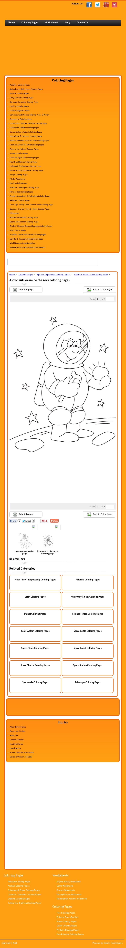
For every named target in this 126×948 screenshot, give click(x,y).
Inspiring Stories (16, 744)
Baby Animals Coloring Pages (21, 98)
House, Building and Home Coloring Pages (26, 171)
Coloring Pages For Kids (67, 917)
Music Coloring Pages (18, 183)
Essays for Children (17, 731)
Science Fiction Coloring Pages (87, 614)
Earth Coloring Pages (35, 597)
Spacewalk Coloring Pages (35, 682)
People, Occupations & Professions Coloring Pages (30, 196)
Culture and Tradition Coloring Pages (24, 128)
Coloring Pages (29, 22)
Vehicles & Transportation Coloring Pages (26, 239)
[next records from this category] (112, 299)
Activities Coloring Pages (20, 85)
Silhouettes (14, 213)
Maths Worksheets (17, 179)
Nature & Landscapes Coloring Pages (24, 188)
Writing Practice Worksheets (69, 894)
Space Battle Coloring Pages (88, 631)
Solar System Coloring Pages (35, 631)
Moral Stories (15, 748)
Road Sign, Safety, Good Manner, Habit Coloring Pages (31, 205)
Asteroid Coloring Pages (88, 580)
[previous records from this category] (108, 299)
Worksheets (51, 22)
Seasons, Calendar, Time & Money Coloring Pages (30, 209)
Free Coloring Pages (66, 913)
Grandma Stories (17, 740)
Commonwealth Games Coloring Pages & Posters (30, 115)
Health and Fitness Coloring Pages (23, 162)
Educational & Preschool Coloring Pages (26, 136)
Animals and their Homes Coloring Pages (26, 89)
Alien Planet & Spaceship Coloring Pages (35, 580)
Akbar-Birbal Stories (18, 727)
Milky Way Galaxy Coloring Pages (87, 597)
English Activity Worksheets (69, 882)
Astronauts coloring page (24, 552)
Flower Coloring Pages (19, 153)
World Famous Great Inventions (22, 243)
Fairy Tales (14, 736)
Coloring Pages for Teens (20, 111)
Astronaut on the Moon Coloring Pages (91, 275)
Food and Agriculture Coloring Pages (24, 158)
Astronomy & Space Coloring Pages (24, 890)
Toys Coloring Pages (18, 230)
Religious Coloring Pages (20, 201)
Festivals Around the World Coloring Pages (27, 145)
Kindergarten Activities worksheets (72, 899)
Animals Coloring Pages (19, 94)
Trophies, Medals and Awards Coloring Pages (28, 235)
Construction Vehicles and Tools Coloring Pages (28, 124)
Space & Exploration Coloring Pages (24, 218)
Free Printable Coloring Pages (70, 934)
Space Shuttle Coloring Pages (35, 665)
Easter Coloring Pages (67, 926)
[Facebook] (89, 4)
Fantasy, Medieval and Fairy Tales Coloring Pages (29, 141)
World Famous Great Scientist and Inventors (27, 248)
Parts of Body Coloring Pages (21, 192)
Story (67, 22)
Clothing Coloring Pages (19, 106)
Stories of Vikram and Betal (21, 757)
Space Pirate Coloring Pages (35, 648)
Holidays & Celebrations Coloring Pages (25, 166)
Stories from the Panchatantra (22, 753)
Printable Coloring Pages (68, 930)
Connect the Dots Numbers (21, 119)
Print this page (26, 289)
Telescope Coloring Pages (87, 682)
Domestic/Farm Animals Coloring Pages (26, 132)
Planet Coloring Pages (35, 614)
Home (31, 10)
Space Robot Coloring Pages (88, 648)
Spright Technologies (113, 943)
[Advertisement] (63, 50)
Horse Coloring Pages (66, 921)
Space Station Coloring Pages (87, 665)
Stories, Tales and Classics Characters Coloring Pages (31, 226)
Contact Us (82, 22)
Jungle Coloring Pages (18, 175)
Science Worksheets (66, 890)
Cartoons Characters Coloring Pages (24, 102)
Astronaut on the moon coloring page (47, 552)
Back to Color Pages (102, 289)
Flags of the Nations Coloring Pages (24, 149)
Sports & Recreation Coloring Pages (24, 222)
